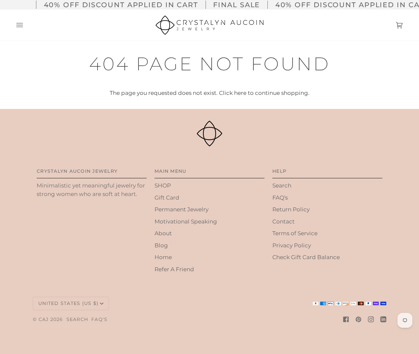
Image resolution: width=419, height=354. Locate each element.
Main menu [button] (170, 171)
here (240, 93)
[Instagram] (371, 319)
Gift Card (167, 197)
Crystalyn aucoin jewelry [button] (77, 171)
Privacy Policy (291, 245)
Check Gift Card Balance (306, 257)
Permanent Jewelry (182, 209)
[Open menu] (26, 25)
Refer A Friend (174, 269)
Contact (283, 221)
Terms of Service (295, 233)
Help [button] (279, 171)
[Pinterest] (358, 319)
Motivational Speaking (186, 221)
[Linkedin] (383, 319)
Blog (161, 245)
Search (281, 185)
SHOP (163, 185)
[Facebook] (346, 319)
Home (163, 257)
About (163, 233)
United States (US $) (68, 303)
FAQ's (280, 197)
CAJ (44, 319)
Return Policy (291, 209)
